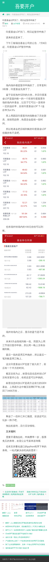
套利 (8, 14)
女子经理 (16, 23)
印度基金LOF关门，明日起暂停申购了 (19, 20)
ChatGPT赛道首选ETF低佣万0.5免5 (18, 533)
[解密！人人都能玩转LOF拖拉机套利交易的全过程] (7, 506)
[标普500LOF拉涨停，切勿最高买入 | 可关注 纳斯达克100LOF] (18, 506)
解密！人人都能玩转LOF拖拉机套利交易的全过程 (23, 523)
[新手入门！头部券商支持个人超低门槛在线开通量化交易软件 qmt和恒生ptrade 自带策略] (30, 506)
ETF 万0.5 (10, 485)
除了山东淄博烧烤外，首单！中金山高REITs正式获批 (25, 544)
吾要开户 (5, 559)
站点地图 (32, 559)
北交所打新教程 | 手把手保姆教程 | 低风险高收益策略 (13, 494)
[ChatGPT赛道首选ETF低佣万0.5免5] (42, 506)
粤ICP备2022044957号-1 (19, 559)
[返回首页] (3, 14)
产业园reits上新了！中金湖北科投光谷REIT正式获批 (24, 541)
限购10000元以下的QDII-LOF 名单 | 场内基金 (37, 492)
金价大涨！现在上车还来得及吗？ (17, 537)
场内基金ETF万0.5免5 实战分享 (17, 548)
